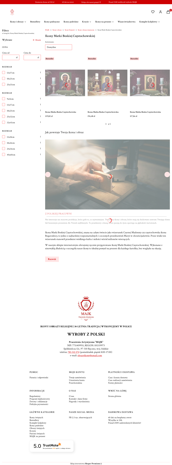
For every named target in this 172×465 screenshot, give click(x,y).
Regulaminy (35, 396)
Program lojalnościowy (40, 398)
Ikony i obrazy (57, 30)
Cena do (27, 53)
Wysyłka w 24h (115, 420)
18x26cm (11, 143)
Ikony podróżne (36, 425)
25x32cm (11, 116)
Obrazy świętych (37, 428)
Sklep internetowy (85, 463)
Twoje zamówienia (77, 377)
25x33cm (11, 84)
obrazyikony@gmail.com (90, 355)
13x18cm (10, 137)
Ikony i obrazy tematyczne (86, 30)
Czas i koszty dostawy (118, 377)
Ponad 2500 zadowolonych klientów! (124, 422)
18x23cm (11, 78)
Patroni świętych (37, 433)
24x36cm (11, 149)
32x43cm (11, 122)
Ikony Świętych (70, 30)
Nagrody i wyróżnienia (79, 401)
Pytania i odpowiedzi (39, 377)
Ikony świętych (36, 417)
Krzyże (33, 430)
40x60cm (11, 154)
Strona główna (114, 396)
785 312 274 (73, 352)
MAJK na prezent (37, 436)
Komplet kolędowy (38, 422)
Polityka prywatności (39, 404)
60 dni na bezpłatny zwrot (119, 417)
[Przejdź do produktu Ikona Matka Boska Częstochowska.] (65, 83)
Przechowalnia (75, 382)
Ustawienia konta (77, 380)
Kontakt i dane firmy (78, 398)
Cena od (5, 53)
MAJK (47, 30)
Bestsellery (34, 420)
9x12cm (10, 99)
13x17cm (10, 72)
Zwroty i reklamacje (38, 401)
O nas (71, 396)
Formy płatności (115, 382)
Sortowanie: (49, 42)
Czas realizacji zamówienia (120, 380)
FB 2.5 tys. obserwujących (80, 417)
